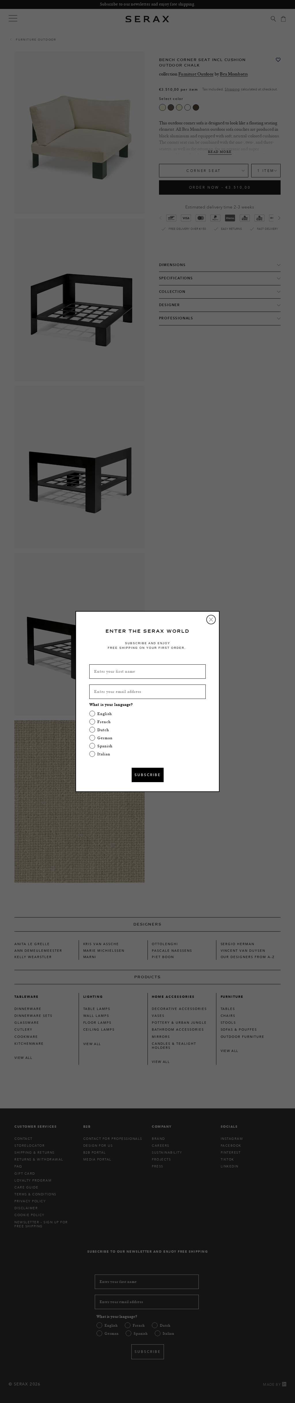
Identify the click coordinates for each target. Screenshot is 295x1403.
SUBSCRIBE (148, 775)
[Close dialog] (211, 619)
